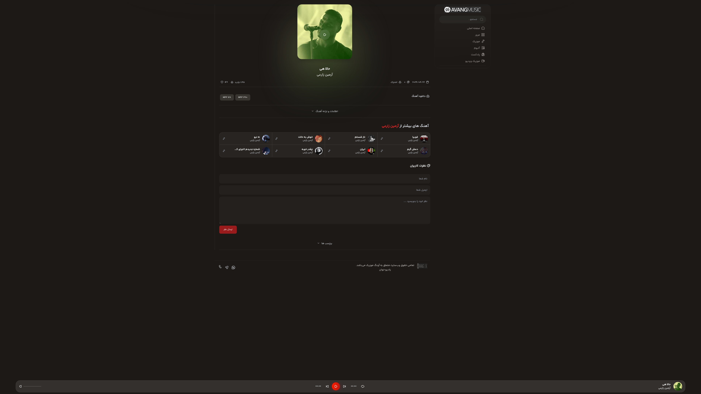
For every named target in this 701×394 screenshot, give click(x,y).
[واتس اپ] (233, 267)
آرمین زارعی (390, 126)
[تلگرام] (226, 267)
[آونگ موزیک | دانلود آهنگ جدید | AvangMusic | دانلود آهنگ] (462, 10)
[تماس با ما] (220, 267)
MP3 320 (242, 97)
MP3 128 (227, 97)
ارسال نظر (228, 229)
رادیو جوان (385, 270)
